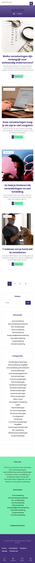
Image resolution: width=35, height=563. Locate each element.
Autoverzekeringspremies (18, 373)
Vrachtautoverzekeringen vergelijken (18, 423)
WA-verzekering (18, 430)
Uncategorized (18, 416)
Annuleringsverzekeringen (18, 362)
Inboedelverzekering (18, 338)
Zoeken (28, 302)
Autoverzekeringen (18, 371)
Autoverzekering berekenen (18, 324)
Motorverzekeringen (18, 396)
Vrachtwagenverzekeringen (18, 427)
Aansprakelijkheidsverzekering (18, 335)
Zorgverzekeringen (18, 436)
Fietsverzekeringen (18, 382)
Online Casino (18, 399)
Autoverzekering (18, 321)
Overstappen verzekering (18, 402)
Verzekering (18, 419)
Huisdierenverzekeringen (18, 385)
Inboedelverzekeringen (18, 388)
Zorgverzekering (18, 341)
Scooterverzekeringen (18, 411)
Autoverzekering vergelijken (18, 365)
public (18, 405)
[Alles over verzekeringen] (8, 2)
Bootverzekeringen (18, 376)
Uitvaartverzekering (18, 344)
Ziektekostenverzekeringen (18, 433)
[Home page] (14, 14)
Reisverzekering (18, 332)
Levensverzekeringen (17, 393)
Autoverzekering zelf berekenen (18, 368)
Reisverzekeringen (17, 408)
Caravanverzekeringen (18, 379)
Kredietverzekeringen (17, 390)
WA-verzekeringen (18, 327)
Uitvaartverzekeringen (18, 413)
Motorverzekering (18, 330)
